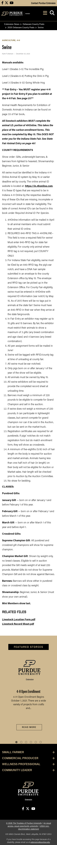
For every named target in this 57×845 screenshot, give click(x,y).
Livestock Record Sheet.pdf (18, 624)
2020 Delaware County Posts (21, 27)
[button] (16, 742)
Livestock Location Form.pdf (18, 620)
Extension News (11, 24)
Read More (29, 727)
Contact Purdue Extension (43, 3)
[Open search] (52, 13)
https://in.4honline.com (39, 186)
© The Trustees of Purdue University (24, 823)
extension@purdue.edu (40, 842)
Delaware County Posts (33, 24)
